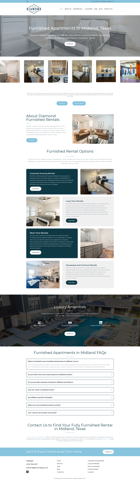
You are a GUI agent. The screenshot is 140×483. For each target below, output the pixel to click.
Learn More (35, 188)
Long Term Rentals (93, 463)
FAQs (95, 9)
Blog (101, 9)
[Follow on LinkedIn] (27, 1)
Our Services (77, 9)
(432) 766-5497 (95, 1)
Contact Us (108, 9)
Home (61, 9)
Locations (88, 9)
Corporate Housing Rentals (96, 460)
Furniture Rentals (93, 469)
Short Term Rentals (94, 466)
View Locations (79, 103)
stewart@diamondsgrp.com (106, 1)
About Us (68, 9)
